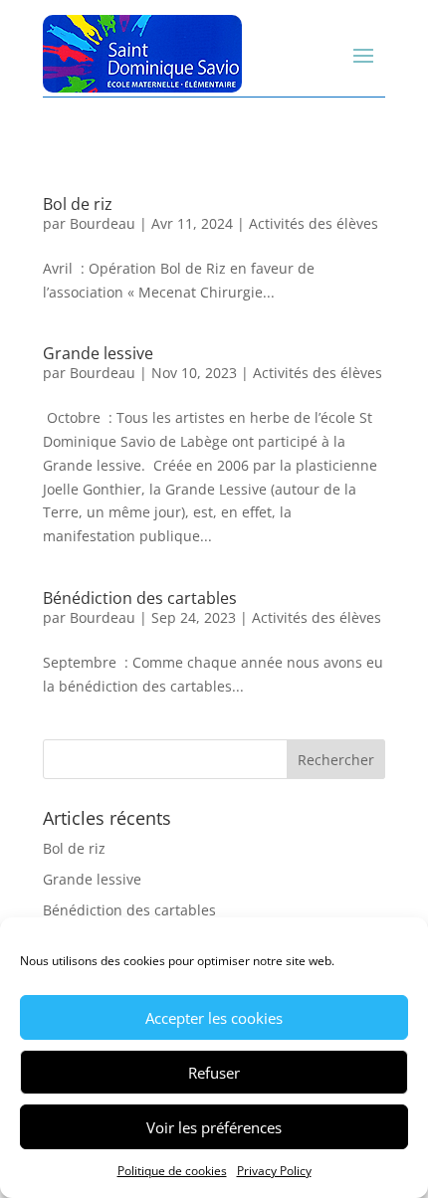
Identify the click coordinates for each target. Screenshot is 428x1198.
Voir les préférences (214, 1127)
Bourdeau (102, 223)
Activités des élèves (313, 223)
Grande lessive (98, 353)
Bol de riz (77, 204)
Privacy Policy (274, 1170)
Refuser (214, 1073)
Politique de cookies (172, 1170)
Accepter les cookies (214, 1018)
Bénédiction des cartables (140, 598)
